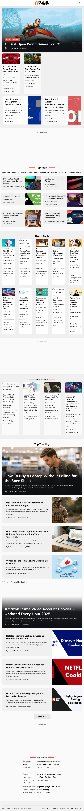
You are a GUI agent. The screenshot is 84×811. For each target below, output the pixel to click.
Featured (16, 39)
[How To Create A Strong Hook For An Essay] (52, 387)
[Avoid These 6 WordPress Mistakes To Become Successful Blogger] (74, 110)
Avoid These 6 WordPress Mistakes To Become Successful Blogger (54, 103)
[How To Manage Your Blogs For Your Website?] (25, 243)
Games (8, 39)
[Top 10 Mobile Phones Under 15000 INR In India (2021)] (10, 387)
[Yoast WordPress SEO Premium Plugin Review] (31, 387)
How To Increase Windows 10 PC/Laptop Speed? (41, 253)
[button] (4, 3)
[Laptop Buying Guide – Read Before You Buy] (29, 790)
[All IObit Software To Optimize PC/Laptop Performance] (75, 217)
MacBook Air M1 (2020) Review (54, 180)
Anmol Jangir (14, 48)
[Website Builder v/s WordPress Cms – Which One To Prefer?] (29, 765)
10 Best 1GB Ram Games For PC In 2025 (36, 44)
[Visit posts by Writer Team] (6, 491)
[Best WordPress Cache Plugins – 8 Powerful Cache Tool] (29, 778)
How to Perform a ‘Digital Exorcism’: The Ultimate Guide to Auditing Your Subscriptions (27, 534)
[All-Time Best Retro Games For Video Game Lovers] (11, 58)
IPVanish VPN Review (11, 196)
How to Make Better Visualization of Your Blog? (58, 252)
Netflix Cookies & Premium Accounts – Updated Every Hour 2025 (25, 666)
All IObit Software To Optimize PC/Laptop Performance (53, 215)
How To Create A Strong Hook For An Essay (52, 397)
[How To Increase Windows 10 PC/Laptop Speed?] (42, 243)
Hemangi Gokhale (75, 312)
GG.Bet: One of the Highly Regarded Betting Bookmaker (24, 695)
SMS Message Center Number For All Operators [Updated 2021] (8, 303)
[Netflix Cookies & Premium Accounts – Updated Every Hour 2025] (67, 672)
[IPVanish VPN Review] (33, 199)
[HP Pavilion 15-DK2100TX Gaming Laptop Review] (75, 200)
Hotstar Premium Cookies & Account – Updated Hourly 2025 (25, 637)
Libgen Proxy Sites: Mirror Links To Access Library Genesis (8, 253)
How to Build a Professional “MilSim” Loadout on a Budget (25, 504)
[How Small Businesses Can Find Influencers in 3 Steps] (58, 292)
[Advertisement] (42, 148)
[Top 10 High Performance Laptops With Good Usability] (33, 218)
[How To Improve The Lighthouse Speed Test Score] (34, 110)
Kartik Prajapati (52, 202)
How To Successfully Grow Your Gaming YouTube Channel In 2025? (74, 255)
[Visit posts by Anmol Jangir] (6, 48)
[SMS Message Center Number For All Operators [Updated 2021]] (8, 292)
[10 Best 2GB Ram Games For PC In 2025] (32, 58)
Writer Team (11, 119)
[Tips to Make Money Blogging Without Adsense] (75, 292)
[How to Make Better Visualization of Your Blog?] (58, 243)
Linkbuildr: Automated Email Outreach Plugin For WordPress (23, 303)
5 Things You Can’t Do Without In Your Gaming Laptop (12, 181)
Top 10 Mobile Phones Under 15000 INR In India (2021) (9, 398)
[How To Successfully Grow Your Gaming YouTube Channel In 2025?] (75, 243)
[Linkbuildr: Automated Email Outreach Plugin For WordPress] (25, 292)
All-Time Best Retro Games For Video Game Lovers (10, 70)
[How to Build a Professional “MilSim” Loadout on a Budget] (67, 510)
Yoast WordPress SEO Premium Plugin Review (31, 397)
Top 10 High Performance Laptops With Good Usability (13, 215)
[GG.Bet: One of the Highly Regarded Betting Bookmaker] (67, 699)
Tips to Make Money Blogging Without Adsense (75, 302)
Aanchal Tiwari (14, 624)
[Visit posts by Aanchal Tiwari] (6, 624)
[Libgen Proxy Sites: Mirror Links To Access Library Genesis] (8, 243)
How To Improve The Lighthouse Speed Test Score (13, 102)
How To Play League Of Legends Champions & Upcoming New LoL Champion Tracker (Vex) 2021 (72, 403)
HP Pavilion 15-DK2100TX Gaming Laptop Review (55, 197)
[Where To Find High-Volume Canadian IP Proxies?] (67, 567)
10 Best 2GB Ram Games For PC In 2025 (32, 69)
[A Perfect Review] (42, 3)
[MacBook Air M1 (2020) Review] (75, 183)
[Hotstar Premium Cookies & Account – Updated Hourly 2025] (67, 643)
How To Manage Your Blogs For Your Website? (25, 252)
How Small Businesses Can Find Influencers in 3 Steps (58, 302)
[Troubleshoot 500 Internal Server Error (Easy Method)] (42, 292)
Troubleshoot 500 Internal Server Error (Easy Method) (42, 301)
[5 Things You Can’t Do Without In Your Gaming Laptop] (33, 183)
